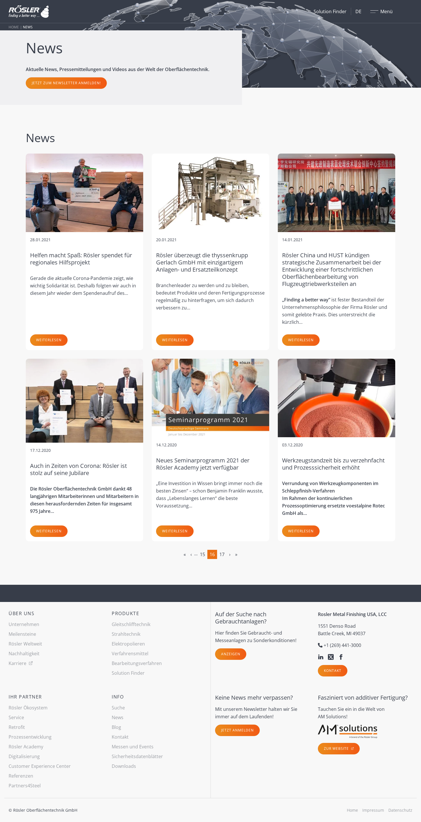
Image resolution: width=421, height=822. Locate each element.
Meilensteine (22, 634)
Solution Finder (330, 11)
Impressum (373, 810)
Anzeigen (230, 654)
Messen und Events (133, 746)
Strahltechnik (126, 634)
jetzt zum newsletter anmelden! (66, 83)
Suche (118, 708)
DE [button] (358, 11)
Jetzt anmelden (237, 730)
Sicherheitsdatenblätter (137, 756)
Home (14, 27)
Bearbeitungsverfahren (137, 663)
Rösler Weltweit (25, 644)
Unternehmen (24, 624)
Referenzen (21, 776)
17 (222, 554)
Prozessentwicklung (30, 737)
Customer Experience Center (40, 766)
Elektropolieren (128, 644)
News (117, 717)
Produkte (125, 613)
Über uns (21, 613)
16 (212, 554)
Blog (116, 727)
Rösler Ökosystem (28, 708)
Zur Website (337, 748)
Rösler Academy (26, 746)
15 (202, 554)
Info (118, 697)
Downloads (124, 766)
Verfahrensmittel (130, 653)
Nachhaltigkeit (24, 653)
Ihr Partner (25, 697)
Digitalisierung (24, 756)
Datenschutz (400, 810)
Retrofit (17, 727)
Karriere (18, 663)
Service (16, 717)
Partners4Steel (25, 785)
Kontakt (332, 670)
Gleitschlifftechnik (131, 624)
